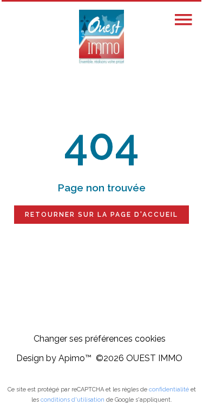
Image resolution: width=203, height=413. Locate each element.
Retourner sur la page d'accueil (101, 214)
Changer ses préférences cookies (100, 339)
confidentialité (169, 389)
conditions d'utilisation (72, 399)
